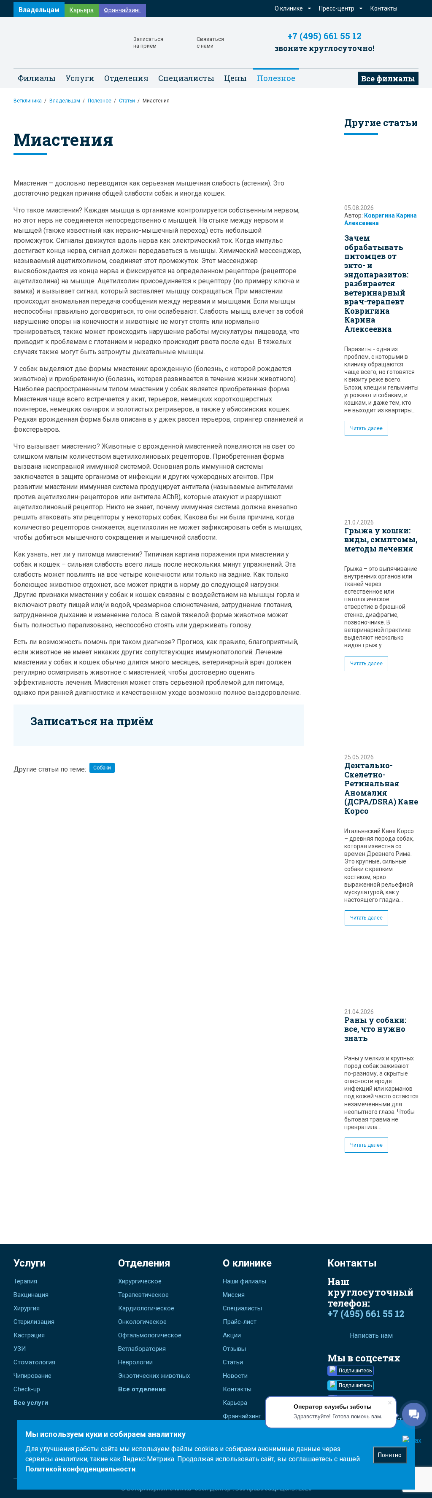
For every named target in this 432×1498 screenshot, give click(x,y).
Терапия (25, 1281)
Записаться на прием (148, 42)
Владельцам (39, 10)
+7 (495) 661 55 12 (324, 36)
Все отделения (142, 1389)
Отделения (144, 1263)
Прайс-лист (239, 1322)
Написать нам (371, 1335)
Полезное (99, 101)
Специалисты (186, 78)
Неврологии (135, 1362)
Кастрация (29, 1335)
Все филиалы (388, 78)
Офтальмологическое (149, 1335)
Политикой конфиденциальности (80, 1469)
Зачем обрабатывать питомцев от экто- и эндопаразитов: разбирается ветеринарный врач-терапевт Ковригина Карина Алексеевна (376, 283)
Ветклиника (28, 101)
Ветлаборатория (142, 1349)
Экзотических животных (154, 1376)
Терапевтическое (143, 1295)
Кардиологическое (146, 1308)
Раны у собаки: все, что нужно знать (375, 1029)
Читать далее (366, 428)
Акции (232, 1335)
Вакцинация (31, 1295)
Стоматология (34, 1362)
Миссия (234, 1295)
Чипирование (32, 1376)
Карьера (82, 10)
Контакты (383, 8)
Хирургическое (140, 1281)
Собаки (102, 768)
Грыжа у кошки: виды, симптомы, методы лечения (380, 539)
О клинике (247, 1263)
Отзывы (234, 1349)
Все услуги (31, 1403)
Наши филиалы (244, 1281)
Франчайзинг (122, 10)
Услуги (30, 1263)
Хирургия (27, 1308)
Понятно (390, 1455)
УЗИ (20, 1349)
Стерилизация (34, 1322)
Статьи (127, 101)
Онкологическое (142, 1322)
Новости (235, 1376)
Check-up (27, 1389)
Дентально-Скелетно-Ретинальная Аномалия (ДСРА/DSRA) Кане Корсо (381, 788)
